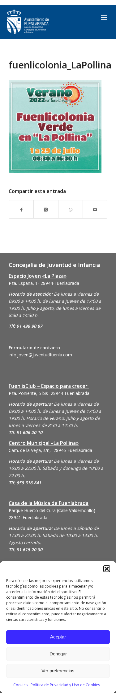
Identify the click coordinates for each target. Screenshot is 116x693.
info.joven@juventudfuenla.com (40, 355)
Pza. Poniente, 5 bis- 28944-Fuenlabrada (49, 393)
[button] (107, 569)
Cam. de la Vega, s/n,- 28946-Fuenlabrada (50, 450)
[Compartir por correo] (95, 209)
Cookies (20, 684)
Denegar (58, 653)
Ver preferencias (58, 670)
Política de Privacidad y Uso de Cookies (65, 684)
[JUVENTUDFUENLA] (43, 22)
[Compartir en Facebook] (21, 209)
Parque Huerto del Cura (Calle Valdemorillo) (52, 510)
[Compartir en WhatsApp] (70, 209)
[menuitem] (104, 17)
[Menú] (104, 17)
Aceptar (58, 636)
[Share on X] (46, 209)
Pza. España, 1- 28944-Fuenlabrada (44, 283)
